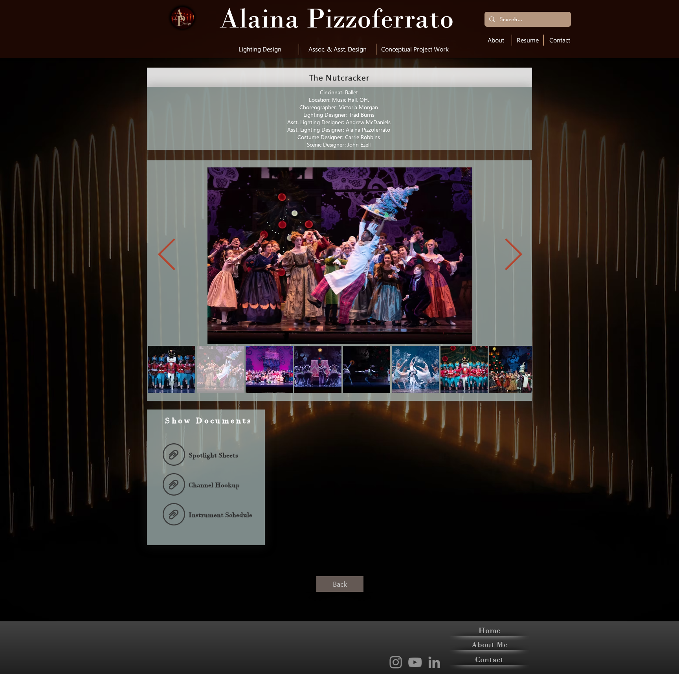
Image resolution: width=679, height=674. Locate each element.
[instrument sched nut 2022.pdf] (174, 515)
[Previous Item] (166, 256)
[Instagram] (395, 662)
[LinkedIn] (434, 662)
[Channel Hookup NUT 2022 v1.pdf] (174, 485)
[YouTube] (415, 662)
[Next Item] (513, 256)
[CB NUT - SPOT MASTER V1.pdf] (174, 455)
